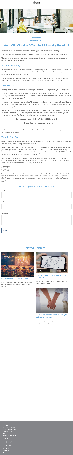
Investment (6, 450)
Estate (5, 453)
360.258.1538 (11, 428)
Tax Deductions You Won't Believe (14, 279)
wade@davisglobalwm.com (11, 442)
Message (4, 213)
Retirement (6, 448)
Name (3, 190)
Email (3, 202)
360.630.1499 (12, 430)
